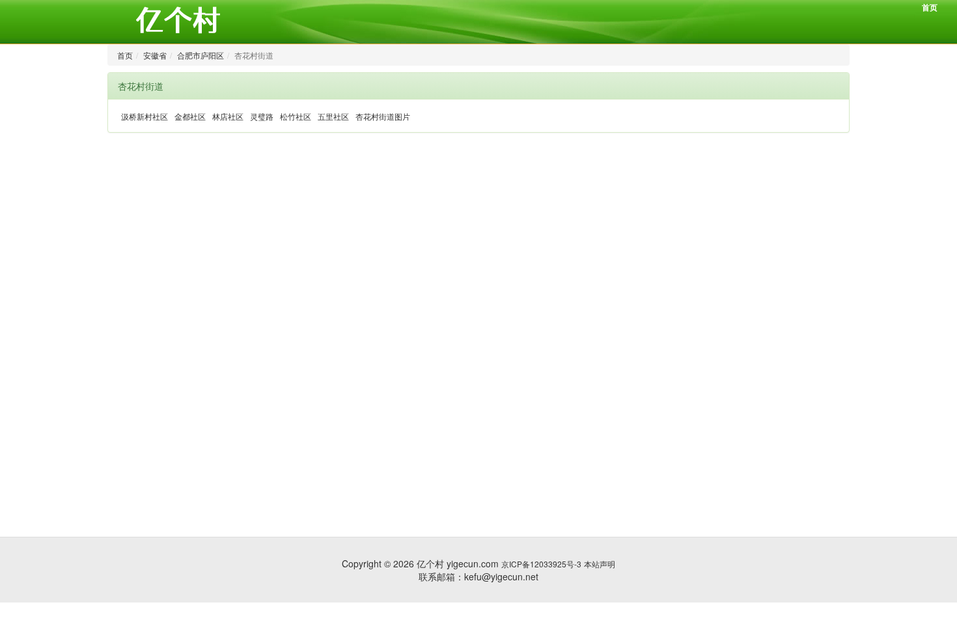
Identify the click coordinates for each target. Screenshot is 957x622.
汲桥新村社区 (144, 116)
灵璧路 (261, 116)
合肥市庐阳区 (200, 55)
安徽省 (155, 55)
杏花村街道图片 (382, 116)
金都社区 (190, 116)
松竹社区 (295, 116)
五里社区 (333, 116)
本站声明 (599, 563)
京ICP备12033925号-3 (541, 563)
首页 (929, 7)
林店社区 (227, 116)
